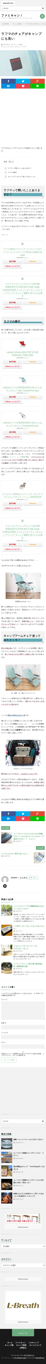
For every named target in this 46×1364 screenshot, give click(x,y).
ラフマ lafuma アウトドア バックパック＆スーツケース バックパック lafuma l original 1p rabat (22, 252)
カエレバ (26, 257)
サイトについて (35, 1345)
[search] (43, 8)
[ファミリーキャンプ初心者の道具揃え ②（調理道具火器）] (6, 967)
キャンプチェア (15, 46)
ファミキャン (20, 1342)
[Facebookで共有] (8, 81)
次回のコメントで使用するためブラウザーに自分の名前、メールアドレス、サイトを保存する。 (22, 1054)
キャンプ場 (9, 1345)
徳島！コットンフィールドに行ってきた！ (28, 1139)
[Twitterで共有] (23, 81)
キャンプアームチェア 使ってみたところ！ (20, 176)
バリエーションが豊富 (16, 457)
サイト (3, 1042)
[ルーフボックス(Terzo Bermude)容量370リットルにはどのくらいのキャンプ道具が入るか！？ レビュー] (6, 837)
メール (4, 1032)
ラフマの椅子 (11, 172)
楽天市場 (12, 261)
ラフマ (24, 46)
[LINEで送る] (37, 86)
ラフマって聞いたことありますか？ (18, 168)
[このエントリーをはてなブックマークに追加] (8, 86)
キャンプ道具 (18, 44)
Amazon (33, 261)
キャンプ (6, 46)
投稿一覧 (32, 878)
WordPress (40, 1358)
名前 (3, 1023)
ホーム (10, 1342)
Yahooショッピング (12, 266)
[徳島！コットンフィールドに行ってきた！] (6, 1143)
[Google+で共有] (37, 81)
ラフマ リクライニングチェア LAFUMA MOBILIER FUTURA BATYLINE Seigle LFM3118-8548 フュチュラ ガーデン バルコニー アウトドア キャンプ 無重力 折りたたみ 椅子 (22, 290)
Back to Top (23, 1333)
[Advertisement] (23, 120)
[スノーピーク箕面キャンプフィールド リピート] (6, 1157)
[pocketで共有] (23, 86)
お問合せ (23, 1348)
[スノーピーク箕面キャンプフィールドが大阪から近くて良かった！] (6, 1184)
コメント (4, 999)
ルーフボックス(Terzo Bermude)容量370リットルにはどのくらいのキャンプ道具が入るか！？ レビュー (28, 836)
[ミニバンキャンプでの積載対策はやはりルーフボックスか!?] (6, 910)
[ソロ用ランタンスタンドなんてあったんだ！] (6, 930)
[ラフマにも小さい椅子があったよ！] (39, 857)
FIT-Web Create (20, 1358)
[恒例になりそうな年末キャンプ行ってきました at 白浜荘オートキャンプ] (6, 1198)
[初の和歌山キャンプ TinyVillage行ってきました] (6, 1170)
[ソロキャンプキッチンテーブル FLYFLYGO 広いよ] (6, 950)
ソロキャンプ (33, 1342)
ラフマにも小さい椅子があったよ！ (15, 854)
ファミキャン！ (12, 15)
